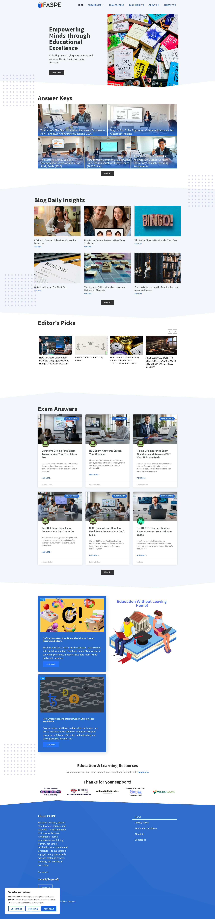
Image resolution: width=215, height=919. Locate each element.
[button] (175, 331)
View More (37, 247)
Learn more (51, 664)
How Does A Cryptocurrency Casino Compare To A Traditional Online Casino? (88, 360)
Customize (16, 908)
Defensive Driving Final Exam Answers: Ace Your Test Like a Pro (59, 454)
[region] (32, 901)
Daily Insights (136, 5)
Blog (42, 600)
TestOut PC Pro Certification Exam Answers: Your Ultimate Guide (154, 531)
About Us (154, 5)
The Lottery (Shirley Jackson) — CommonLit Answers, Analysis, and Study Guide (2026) (60, 163)
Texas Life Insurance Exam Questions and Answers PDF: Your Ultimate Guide (154, 454)
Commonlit (44, 127)
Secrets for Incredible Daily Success (52, 359)
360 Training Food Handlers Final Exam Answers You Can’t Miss (107, 531)
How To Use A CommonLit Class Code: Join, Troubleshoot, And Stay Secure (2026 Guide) (108, 163)
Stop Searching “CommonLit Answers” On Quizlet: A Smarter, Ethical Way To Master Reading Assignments (152, 161)
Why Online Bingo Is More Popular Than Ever (155, 240)
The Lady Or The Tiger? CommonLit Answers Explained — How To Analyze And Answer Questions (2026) (72, 132)
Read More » (46, 478)
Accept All (49, 908)
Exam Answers (116, 5)
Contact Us (170, 5)
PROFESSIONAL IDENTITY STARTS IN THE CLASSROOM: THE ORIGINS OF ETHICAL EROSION (124, 362)
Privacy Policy (142, 822)
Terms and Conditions (146, 828)
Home (80, 5)
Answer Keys (94, 5)
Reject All (33, 908)
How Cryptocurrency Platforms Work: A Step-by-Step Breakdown (68, 720)
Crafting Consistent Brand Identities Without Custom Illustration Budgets (68, 639)
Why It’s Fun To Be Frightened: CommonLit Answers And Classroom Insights (142, 132)
